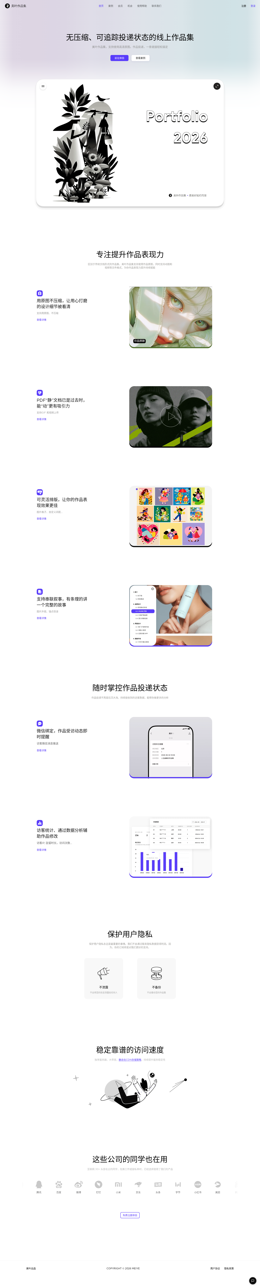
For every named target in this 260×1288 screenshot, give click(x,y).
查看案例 (140, 58)
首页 (101, 6)
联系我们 (156, 6)
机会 (130, 6)
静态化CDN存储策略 (130, 1059)
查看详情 (41, 319)
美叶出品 (31, 1268)
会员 (120, 6)
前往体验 (119, 58)
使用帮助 (142, 6)
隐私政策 (229, 1268)
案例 (110, 6)
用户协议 (215, 1268)
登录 (253, 6)
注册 (243, 6)
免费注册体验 (130, 1215)
